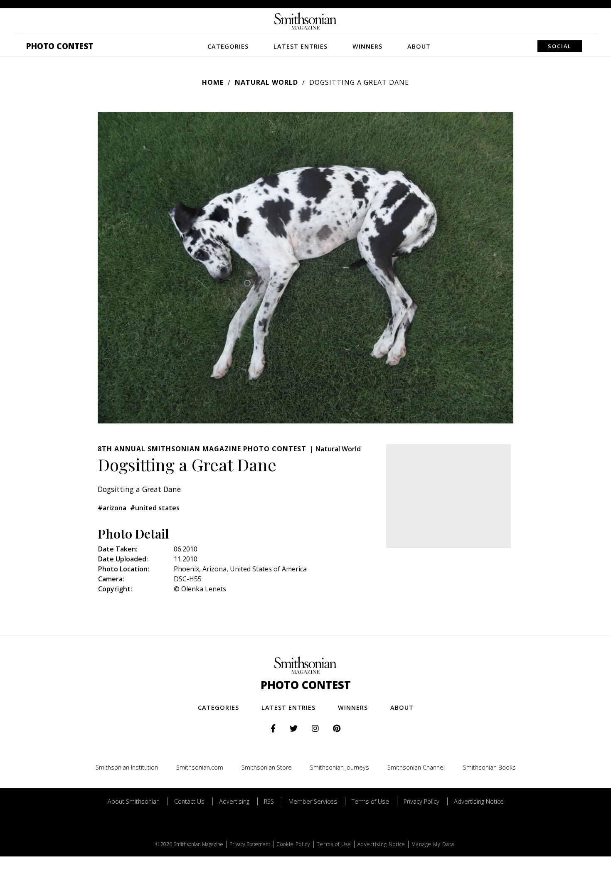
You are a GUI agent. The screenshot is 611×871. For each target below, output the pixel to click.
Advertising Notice (479, 801)
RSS (269, 801)
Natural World (266, 82)
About (419, 46)
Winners (367, 46)
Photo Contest (59, 46)
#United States (155, 507)
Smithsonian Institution (127, 767)
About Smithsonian (134, 801)
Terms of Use (370, 801)
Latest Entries (300, 46)
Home (213, 82)
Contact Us (189, 801)
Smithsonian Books (489, 767)
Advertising (234, 801)
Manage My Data (432, 844)
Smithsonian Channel (416, 767)
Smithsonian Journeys (339, 767)
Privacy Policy (421, 801)
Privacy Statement (249, 844)
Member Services (312, 801)
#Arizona (112, 507)
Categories (228, 46)
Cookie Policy (293, 844)
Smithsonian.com (199, 767)
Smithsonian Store (266, 767)
